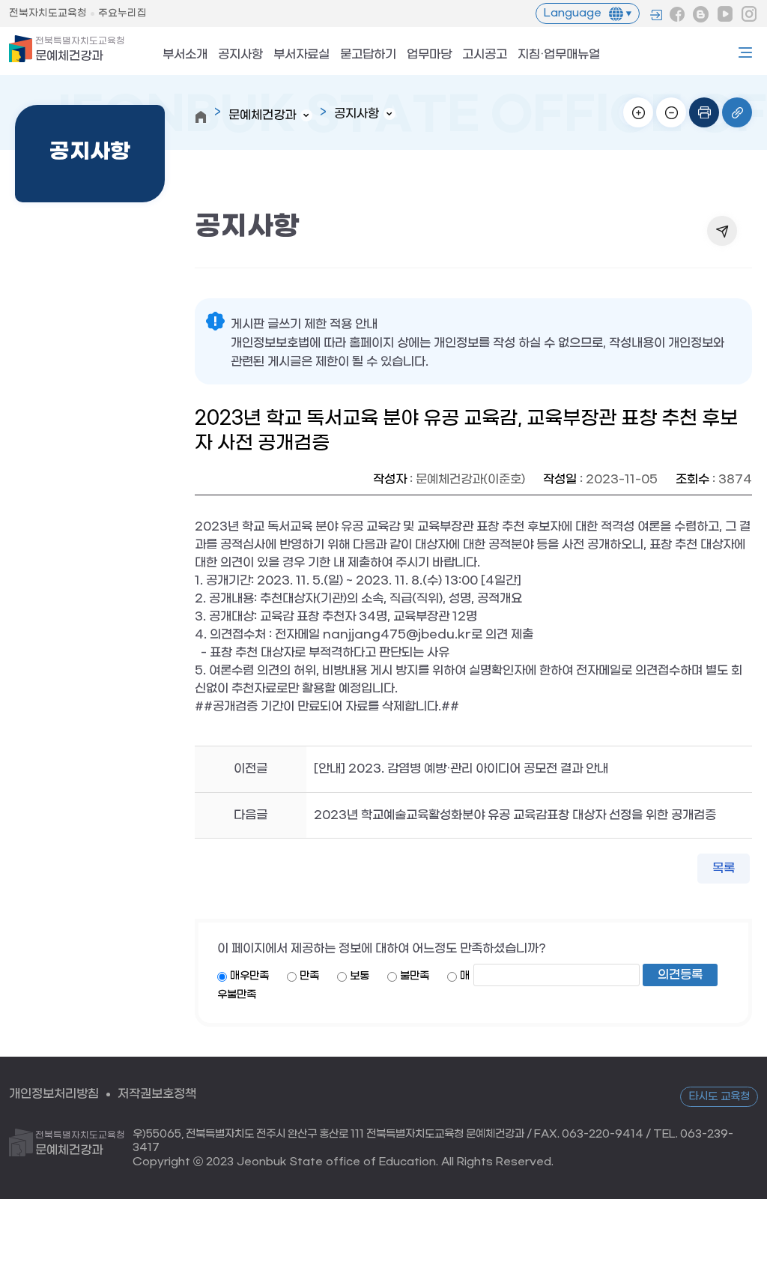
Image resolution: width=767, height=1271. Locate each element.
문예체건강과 (80, 49)
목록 (723, 868)
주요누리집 (122, 13)
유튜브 (725, 14)
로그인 (656, 15)
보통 (359, 976)
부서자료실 (301, 55)
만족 (309, 976)
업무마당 (429, 55)
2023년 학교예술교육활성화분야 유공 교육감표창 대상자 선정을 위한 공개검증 (515, 815)
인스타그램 (749, 14)
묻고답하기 (368, 55)
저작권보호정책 (157, 1094)
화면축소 (671, 112)
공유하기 (722, 231)
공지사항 (240, 55)
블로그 (701, 14)
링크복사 (737, 112)
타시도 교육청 (719, 1096)
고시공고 (484, 55)
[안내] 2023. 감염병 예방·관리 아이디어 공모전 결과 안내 (461, 768)
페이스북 (677, 14)
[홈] (201, 117)
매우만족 (249, 976)
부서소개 (185, 55)
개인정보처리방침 (54, 1094)
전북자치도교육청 (48, 13)
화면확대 (638, 112)
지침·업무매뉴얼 (559, 55)
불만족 (414, 976)
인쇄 (704, 112)
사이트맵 (745, 52)
